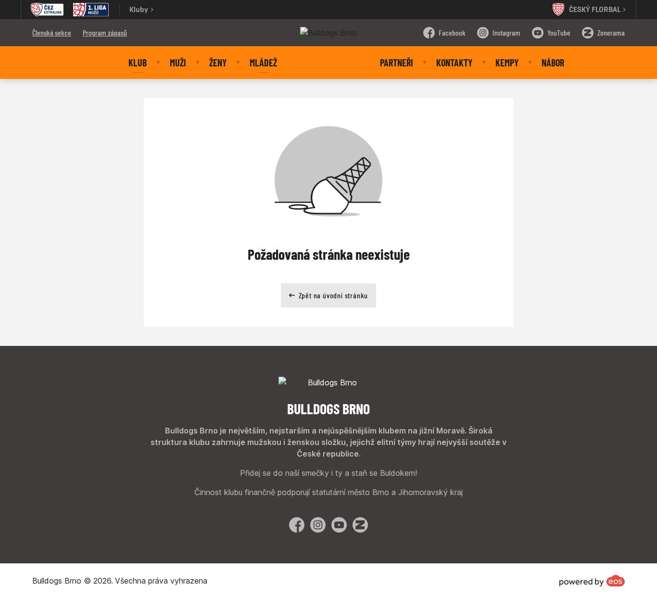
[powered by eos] (592, 580)
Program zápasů (105, 32)
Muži (178, 62)
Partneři (396, 62)
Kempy (506, 62)
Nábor (553, 62)
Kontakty (454, 62)
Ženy (218, 62)
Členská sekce (51, 32)
